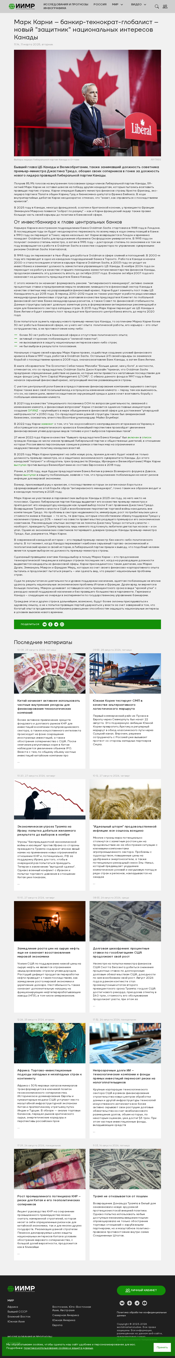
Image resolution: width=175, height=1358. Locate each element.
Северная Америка (65, 1315)
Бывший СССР (18, 1311)
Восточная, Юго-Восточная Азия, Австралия (71, 1308)
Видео (137, 4)
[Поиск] (156, 6)
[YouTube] (144, 1303)
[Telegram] (56, 624)
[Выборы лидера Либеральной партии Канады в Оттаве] (87, 102)
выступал (20, 465)
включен (133, 437)
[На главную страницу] (21, 1288)
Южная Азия (16, 1321)
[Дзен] (129, 1303)
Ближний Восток (19, 1316)
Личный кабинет (143, 1290)
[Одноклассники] (50, 624)
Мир (115, 4)
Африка (13, 1307)
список (146, 437)
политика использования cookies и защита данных (58, 1348)
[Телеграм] (137, 1303)
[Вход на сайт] (165, 6)
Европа (57, 1325)
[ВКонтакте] (45, 624)
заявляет (47, 424)
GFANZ (33, 410)
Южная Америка (63, 1320)
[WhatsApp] (62, 624)
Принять (162, 1347)
